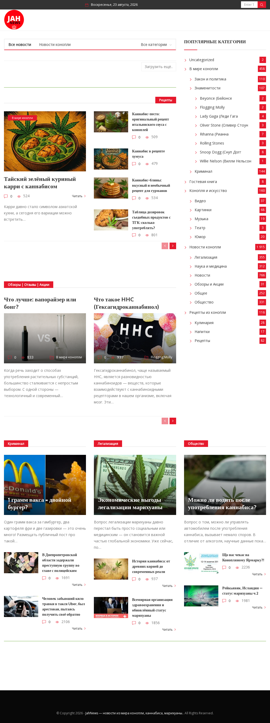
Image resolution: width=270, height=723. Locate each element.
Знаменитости (207, 87)
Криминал (203, 171)
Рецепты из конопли (207, 312)
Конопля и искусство (208, 190)
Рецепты (202, 340)
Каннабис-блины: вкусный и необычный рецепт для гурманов (151, 185)
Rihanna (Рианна (214, 134)
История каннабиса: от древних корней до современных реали (151, 566)
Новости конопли (55, 44)
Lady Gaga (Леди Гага (219, 116)
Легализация (206, 257)
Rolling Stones (212, 143)
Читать (77, 196)
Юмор (200, 236)
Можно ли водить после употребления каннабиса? (222, 503)
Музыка (201, 218)
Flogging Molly (161, 357)
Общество (204, 302)
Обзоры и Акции (209, 284)
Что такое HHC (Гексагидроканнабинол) (126, 303)
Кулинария (204, 322)
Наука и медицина (211, 266)
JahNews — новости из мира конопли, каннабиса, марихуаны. (134, 713)
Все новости (19, 44)
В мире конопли (22, 118)
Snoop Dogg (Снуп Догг (220, 152)
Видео (200, 200)
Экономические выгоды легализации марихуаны (130, 503)
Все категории (154, 44)
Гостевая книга (203, 181)
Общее (201, 293)
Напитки (202, 331)
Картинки (203, 209)
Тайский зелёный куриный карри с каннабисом (40, 182)
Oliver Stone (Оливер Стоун (224, 125)
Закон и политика (210, 78)
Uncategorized (201, 59)
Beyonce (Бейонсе (216, 98)
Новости (202, 275)
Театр (200, 227)
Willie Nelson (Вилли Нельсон (225, 160)
